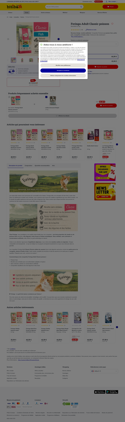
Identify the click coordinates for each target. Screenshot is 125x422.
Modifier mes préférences (63, 65)
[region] (63, 60)
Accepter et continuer (63, 70)
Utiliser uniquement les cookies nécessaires (63, 75)
